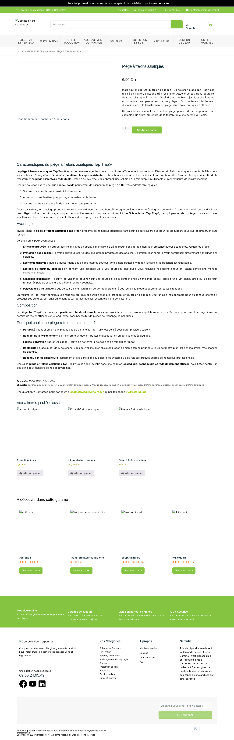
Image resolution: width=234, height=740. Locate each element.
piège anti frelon (128, 385)
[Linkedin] (42, 684)
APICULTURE (33, 51)
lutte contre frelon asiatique (69, 385)
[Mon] (189, 20)
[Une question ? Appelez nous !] (22, 665)
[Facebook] (23, 684)
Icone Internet (88, 734)
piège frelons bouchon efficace (153, 385)
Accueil (21, 51)
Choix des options (31, 570)
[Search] (177, 24)
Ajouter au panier (146, 130)
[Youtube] (33, 684)
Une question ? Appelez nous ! (35, 670)
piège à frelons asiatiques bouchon (101, 385)
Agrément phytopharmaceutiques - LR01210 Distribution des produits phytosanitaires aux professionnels (61, 731)
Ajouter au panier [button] (30, 473)
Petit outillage (48, 51)
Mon (188, 25)
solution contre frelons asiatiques (187, 385)
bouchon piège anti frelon (41, 385)
